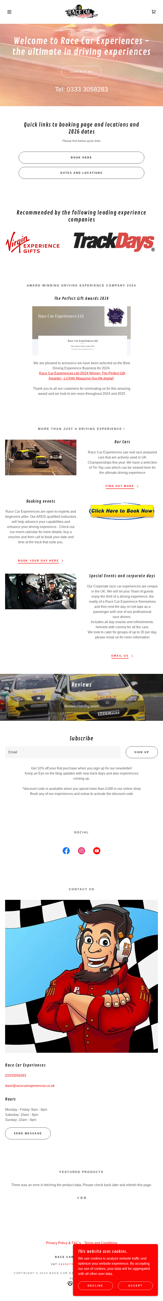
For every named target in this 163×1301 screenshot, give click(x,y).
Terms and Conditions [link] (100, 1243)
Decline (95, 1285)
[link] (81, 11)
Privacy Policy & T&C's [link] (63, 1243)
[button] (8, 12)
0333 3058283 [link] (87, 89)
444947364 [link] (68, 1264)
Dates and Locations (81, 172)
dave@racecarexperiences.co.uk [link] (30, 1086)
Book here (81, 157)
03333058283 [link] (15, 1075)
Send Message (28, 1133)
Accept (135, 1285)
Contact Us (81, 71)
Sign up (141, 752)
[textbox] (63, 752)
